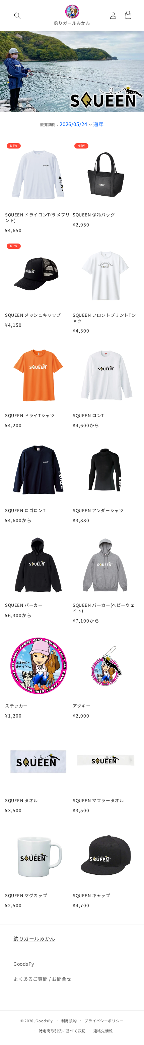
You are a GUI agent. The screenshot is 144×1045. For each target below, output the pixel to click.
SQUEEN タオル (21, 800)
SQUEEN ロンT (88, 415)
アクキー (81, 706)
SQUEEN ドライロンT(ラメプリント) (37, 217)
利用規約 (69, 1020)
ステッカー (16, 706)
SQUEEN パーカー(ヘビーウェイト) (104, 607)
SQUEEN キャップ (92, 895)
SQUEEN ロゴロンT (25, 510)
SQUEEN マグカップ (26, 895)
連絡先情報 (103, 1030)
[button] (17, 15)
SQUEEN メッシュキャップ (33, 315)
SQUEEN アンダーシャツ (98, 510)
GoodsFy (23, 963)
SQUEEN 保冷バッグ (94, 215)
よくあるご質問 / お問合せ (42, 978)
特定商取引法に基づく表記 (62, 1030)
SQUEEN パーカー (24, 605)
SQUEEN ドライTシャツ (30, 415)
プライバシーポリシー (104, 1020)
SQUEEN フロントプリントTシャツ (104, 317)
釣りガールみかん (34, 938)
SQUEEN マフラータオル (98, 800)
